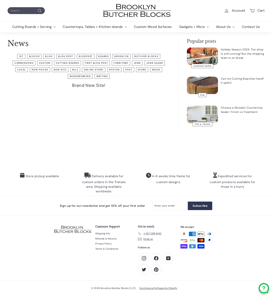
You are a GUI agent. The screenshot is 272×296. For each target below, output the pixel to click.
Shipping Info (102, 233)
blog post (65, 56)
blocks (34, 56)
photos (114, 69)
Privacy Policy (103, 243)
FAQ (202, 95)
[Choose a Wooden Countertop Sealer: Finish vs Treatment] (202, 114)
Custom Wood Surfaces (153, 27)
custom (44, 63)
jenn (137, 63)
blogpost (86, 56)
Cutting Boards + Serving (32, 27)
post (128, 69)
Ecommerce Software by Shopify (158, 288)
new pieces (40, 69)
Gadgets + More (192, 27)
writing (102, 76)
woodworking (80, 76)
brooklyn (121, 56)
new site (60, 69)
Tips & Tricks (202, 124)
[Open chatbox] (264, 288)
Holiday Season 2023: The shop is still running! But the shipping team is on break (242, 54)
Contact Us (251, 27)
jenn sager (154, 63)
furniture (121, 63)
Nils (75, 69)
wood (156, 69)
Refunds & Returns (106, 238)
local (21, 69)
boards (103, 56)
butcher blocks (146, 56)
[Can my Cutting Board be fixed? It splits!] (202, 85)
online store (93, 69)
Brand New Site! (88, 85)
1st (21, 56)
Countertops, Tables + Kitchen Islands (93, 27)
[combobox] (26, 10)
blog (48, 56)
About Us (224, 27)
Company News (202, 66)
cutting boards (67, 63)
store (142, 69)
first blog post (96, 63)
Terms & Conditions (106, 248)
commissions (23, 63)
